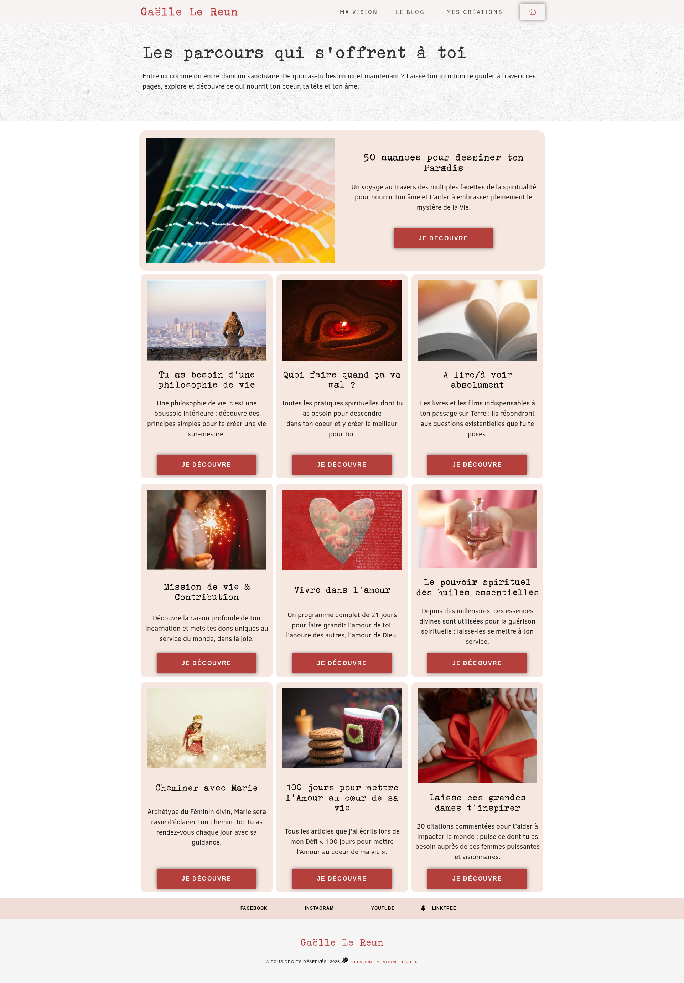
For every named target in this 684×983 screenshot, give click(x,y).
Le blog (410, 11)
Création (361, 961)
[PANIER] (532, 12)
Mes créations (474, 11)
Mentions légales (397, 961)
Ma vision (359, 11)
